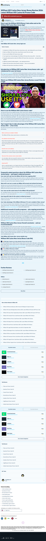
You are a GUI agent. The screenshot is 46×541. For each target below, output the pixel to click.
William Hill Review (12, 6)
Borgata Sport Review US (30, 284)
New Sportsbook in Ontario (7, 492)
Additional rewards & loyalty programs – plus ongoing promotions (16, 61)
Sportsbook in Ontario (6, 490)
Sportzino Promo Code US (8, 389)
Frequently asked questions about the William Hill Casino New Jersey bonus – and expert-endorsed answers (23, 59)
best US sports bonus (21, 194)
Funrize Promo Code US (8, 392)
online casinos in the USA (7, 73)
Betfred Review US (5, 279)
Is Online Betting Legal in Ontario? (8, 503)
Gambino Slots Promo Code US (9, 398)
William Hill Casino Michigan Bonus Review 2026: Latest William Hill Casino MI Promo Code (21, 309)
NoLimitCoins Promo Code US (9, 395)
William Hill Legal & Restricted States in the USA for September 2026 (17, 327)
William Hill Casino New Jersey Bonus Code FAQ (13, 65)
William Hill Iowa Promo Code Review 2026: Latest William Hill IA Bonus (17, 324)
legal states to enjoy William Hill (11, 206)
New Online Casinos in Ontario (7, 501)
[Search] (26, 5)
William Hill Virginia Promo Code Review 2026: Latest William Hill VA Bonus (18, 339)
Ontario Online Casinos (6, 498)
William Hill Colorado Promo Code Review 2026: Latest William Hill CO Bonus (18, 315)
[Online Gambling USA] (5, 5)
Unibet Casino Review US (30, 279)
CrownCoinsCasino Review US (12, 352)
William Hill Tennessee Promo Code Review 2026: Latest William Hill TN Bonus (19, 336)
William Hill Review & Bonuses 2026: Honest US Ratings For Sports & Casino (18, 306)
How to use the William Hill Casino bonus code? (13, 54)
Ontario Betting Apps (6, 494)
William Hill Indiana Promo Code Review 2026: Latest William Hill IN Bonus (18, 321)
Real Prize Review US (10, 367)
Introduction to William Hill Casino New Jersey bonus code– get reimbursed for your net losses (22, 50)
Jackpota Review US (10, 362)
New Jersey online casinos (36, 226)
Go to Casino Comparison (23, 376)
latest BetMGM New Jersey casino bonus (17, 245)
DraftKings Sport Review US (30, 270)
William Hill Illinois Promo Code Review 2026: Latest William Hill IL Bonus (18, 318)
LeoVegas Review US (6, 287)
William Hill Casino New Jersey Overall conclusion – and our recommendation (19, 63)
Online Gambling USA (4, 6)
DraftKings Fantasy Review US (8, 270)
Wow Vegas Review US (11, 372)
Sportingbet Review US (29, 281)
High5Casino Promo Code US (9, 401)
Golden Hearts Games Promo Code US (11, 404)
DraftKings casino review (10, 220)
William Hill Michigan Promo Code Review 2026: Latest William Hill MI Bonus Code (19, 330)
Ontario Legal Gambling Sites (7, 500)
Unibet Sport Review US (6, 281)
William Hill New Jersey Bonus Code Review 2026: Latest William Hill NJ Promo (19, 333)
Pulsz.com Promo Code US (8, 386)
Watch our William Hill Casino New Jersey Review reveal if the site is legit (18, 52)
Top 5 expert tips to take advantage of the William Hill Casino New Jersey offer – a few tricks (22, 56)
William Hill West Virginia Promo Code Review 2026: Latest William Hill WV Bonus (19, 342)
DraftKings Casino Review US (7, 272)
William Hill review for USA (35, 118)
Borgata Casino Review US (7, 284)
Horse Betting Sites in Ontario (7, 496)
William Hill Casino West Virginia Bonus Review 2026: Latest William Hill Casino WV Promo (21, 312)
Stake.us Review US (10, 357)
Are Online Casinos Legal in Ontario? (9, 505)
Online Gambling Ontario (6, 489)
